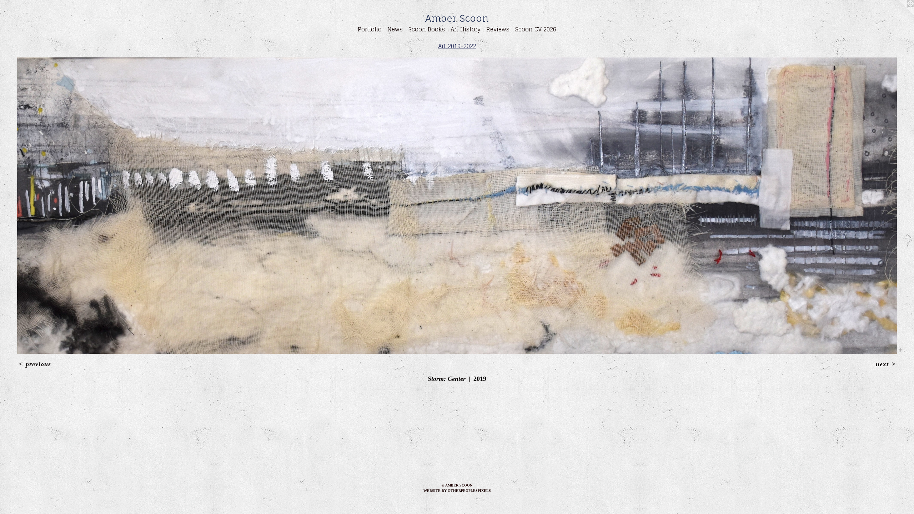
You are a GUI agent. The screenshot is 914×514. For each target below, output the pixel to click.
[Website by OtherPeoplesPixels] (899, 14)
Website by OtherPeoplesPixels (457, 491)
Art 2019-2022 (457, 46)
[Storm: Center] (457, 205)
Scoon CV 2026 (535, 29)
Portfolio (370, 29)
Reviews (497, 29)
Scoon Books (426, 29)
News (395, 29)
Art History (466, 29)
